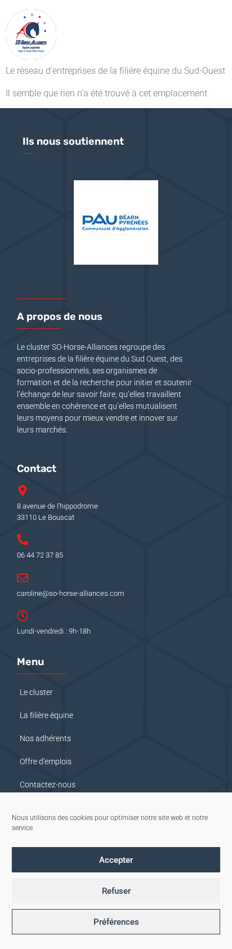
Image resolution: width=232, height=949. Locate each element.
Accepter (116, 860)
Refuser (116, 891)
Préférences (116, 922)
